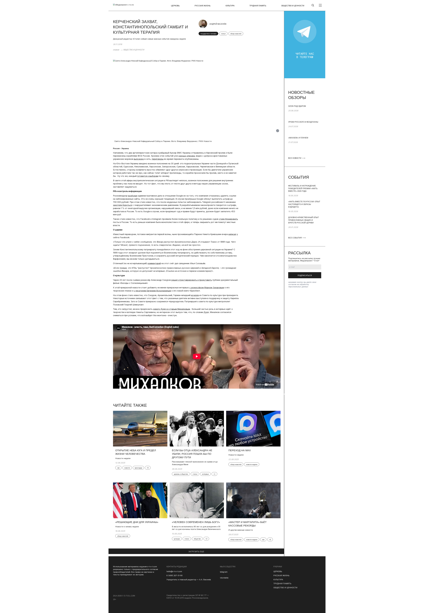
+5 (148, 468)
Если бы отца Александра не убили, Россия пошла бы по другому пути (192, 454)
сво (118, 468)
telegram (223, 572)
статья (223, 34)
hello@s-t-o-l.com (174, 571)
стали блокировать (228, 219)
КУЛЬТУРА (230, 6)
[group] (304, 113)
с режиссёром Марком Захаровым (206, 287)
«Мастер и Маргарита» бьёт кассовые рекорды (247, 524)
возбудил (132, 196)
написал (232, 234)
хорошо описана (186, 156)
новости (127, 468)
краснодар (138, 468)
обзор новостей (235, 34)
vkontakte (224, 578)
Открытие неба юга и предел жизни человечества (135, 452)
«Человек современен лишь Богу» (196, 522)
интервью (205, 474)
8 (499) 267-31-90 (174, 575)
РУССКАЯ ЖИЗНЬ (203, 6)
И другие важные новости (240, 530)
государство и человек (208, 34)
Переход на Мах (239, 450)
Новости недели (122, 458)
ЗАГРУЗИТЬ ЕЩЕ (196, 552)
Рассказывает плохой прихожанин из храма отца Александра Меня (194, 463)
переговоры (158, 159)
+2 (206, 539)
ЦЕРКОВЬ (175, 6)
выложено (139, 159)
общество (197, 539)
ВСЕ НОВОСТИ (295, 158)
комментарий (154, 263)
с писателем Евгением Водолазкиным (152, 291)
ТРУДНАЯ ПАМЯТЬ (257, 6)
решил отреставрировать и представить (191, 280)
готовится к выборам (147, 176)
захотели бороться (122, 205)
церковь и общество (181, 474)
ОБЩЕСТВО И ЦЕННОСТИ (292, 6)
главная (116, 50)
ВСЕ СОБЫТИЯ (295, 238)
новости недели (251, 464)
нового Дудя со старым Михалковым (171, 309)
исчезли (195, 295)
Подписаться (305, 275)
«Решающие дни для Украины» (136, 522)
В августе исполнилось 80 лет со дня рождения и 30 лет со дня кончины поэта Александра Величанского (196, 527)
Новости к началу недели (127, 526)
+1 (214, 474)
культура (177, 539)
